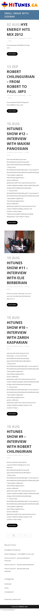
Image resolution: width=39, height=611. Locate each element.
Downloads (22, 38)
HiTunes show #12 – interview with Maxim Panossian (18, 138)
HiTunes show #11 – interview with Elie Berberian (17, 272)
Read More (12, 54)
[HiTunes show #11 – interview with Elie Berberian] (19, 242)
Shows (21, 152)
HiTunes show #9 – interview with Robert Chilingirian (19, 441)
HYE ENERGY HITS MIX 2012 (18, 29)
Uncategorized (8, 592)
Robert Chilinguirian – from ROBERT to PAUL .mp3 (19, 554)
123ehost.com (16, 599)
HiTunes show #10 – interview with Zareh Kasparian (18, 332)
